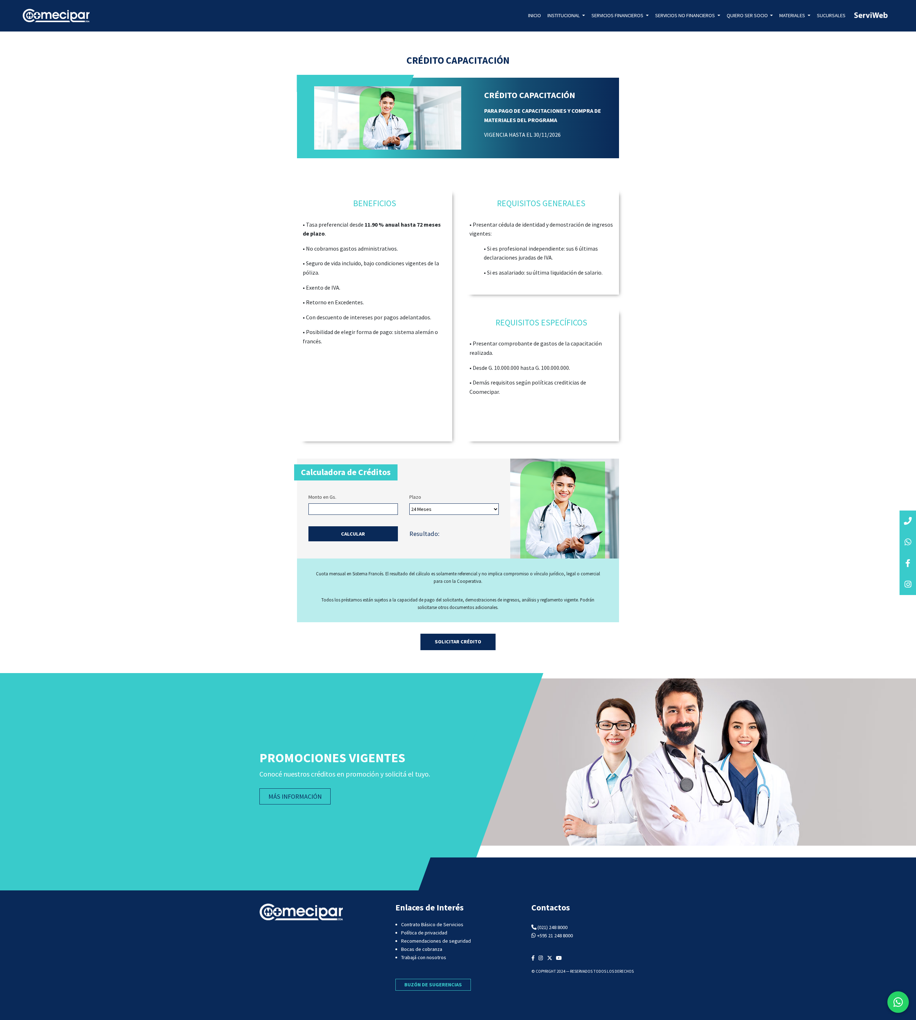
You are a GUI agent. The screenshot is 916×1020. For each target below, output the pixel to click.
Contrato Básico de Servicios (432, 924)
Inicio (534, 15)
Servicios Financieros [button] (617, 15)
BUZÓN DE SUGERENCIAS (433, 984)
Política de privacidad (424, 932)
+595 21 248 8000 (555, 935)
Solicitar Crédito (458, 641)
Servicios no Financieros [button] (685, 15)
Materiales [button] (792, 15)
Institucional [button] (564, 15)
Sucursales (831, 15)
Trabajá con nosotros (423, 957)
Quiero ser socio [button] (748, 15)
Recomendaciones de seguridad (436, 941)
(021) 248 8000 (552, 927)
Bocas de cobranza (421, 949)
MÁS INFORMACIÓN (295, 796)
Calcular (353, 534)
